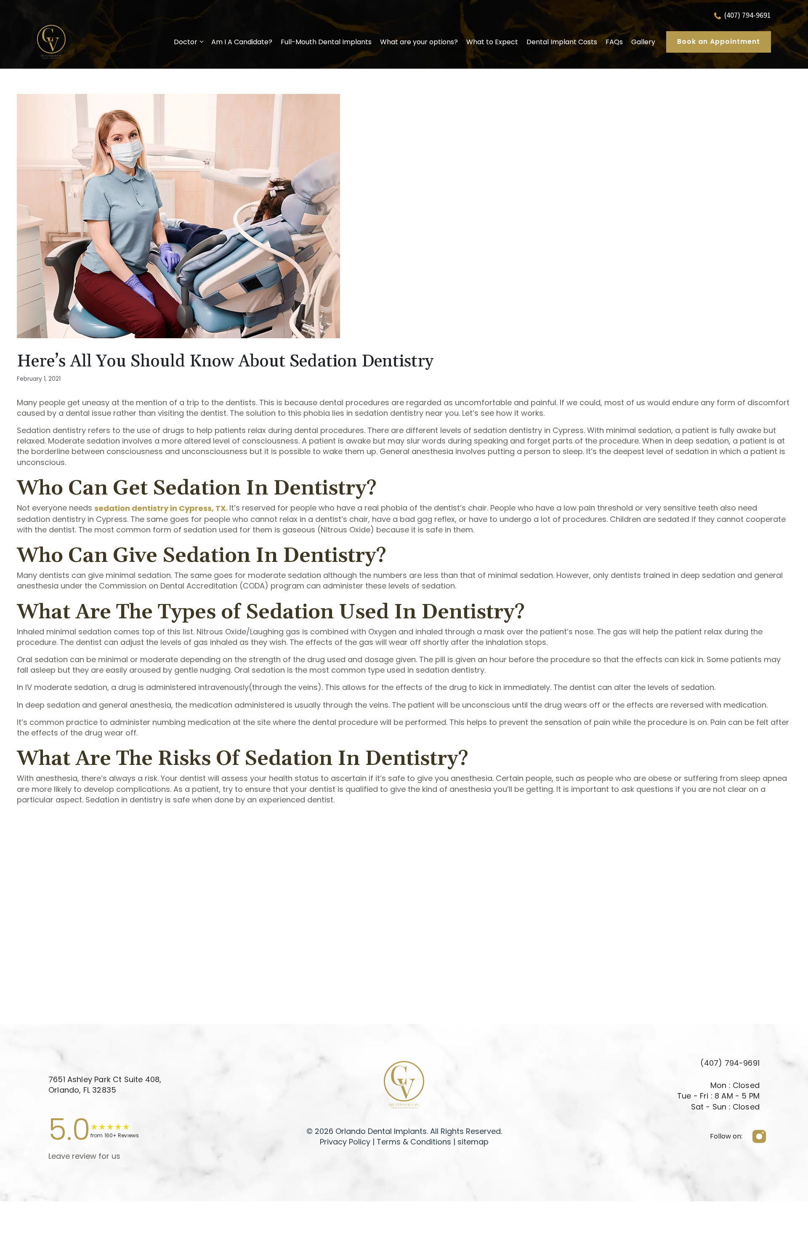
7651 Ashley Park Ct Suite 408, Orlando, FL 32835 (104, 1084)
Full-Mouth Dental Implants (326, 42)
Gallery (643, 42)
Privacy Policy (345, 1141)
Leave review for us (84, 1156)
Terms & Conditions (413, 1141)
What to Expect (492, 42)
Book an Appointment (718, 41)
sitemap (473, 1141)
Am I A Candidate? (241, 42)
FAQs (614, 42)
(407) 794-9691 (747, 15)
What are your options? (419, 42)
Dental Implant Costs (561, 42)
